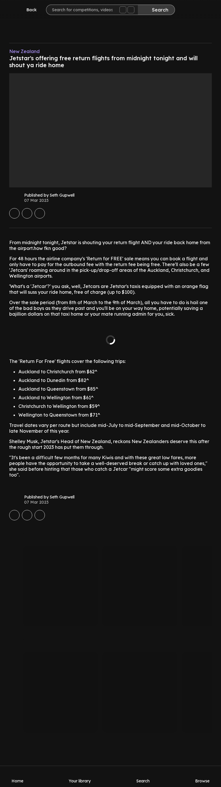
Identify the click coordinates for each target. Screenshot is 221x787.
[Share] (40, 213)
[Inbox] (188, 10)
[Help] (205, 10)
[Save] (14, 213)
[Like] (27, 213)
